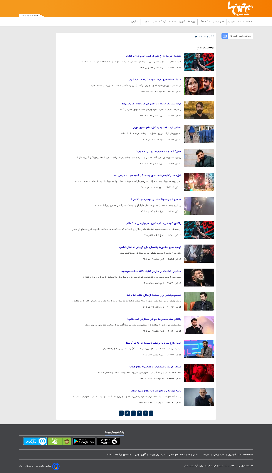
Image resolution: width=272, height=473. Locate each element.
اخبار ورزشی (219, 22)
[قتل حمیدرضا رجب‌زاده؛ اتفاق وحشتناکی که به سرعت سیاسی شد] (199, 182)
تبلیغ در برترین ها (157, 454)
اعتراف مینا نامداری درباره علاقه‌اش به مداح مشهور (155, 80)
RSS (109, 454)
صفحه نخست (245, 22)
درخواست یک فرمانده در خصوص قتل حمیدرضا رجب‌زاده (151, 104)
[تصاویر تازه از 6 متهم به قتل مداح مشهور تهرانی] (199, 134)
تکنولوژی (146, 22)
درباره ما (205, 454)
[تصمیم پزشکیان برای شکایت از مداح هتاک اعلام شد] (199, 301)
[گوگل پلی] (83, 442)
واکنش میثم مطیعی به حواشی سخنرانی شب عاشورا (154, 319)
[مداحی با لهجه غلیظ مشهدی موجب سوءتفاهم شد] (199, 206)
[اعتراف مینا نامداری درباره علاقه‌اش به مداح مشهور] (199, 86)
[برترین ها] (239, 8)
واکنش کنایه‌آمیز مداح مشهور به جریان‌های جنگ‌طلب (153, 223)
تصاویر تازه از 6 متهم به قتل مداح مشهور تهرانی (156, 128)
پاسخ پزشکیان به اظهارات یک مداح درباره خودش (155, 391)
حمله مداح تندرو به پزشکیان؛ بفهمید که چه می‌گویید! (153, 343)
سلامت (173, 22)
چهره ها (192, 22)
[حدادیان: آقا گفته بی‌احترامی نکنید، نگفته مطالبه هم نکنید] (199, 277)
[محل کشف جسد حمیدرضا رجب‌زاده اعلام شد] (199, 158)
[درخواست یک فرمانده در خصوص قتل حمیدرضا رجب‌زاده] (199, 110)
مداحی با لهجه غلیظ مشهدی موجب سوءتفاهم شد (155, 200)
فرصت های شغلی (176, 454)
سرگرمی (135, 22)
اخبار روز (232, 22)
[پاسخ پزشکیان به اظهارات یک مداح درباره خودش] (199, 397)
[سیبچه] (108, 442)
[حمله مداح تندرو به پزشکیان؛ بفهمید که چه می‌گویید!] (199, 349)
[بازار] (59, 442)
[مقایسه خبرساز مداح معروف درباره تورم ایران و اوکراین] (199, 62)
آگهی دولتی (140, 454)
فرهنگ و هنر (160, 22)
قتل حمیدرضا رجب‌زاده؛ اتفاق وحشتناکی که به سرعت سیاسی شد (147, 176)
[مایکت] (35, 442)
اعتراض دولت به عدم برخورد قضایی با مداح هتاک (155, 367)
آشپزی (182, 22)
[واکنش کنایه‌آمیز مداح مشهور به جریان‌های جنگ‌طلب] (199, 230)
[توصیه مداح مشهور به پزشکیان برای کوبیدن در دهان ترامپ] (199, 253)
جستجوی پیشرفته (123, 454)
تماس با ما (193, 454)
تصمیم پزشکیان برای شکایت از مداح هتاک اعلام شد (154, 295)
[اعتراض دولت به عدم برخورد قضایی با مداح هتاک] (199, 373)
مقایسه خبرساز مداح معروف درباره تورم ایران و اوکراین (153, 56)
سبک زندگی (205, 22)
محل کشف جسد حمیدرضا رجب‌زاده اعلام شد (157, 152)
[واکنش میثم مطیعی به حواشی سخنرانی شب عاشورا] (199, 325)
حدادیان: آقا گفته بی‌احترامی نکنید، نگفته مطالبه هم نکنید (151, 271)
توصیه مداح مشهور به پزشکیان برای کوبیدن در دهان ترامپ (150, 247)
